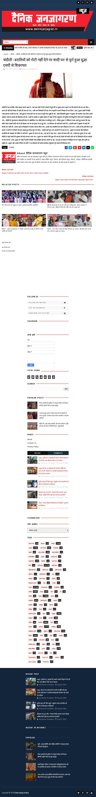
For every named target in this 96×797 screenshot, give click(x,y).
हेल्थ (51, 653)
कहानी (30, 552)
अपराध (53, 543)
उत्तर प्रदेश (43, 548)
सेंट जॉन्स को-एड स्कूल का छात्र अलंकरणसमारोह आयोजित (20, 205)
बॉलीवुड (30, 609)
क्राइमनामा (31, 561)
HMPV (57, 657)
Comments (58, 453)
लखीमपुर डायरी (32, 631)
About (29, 439)
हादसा (30, 653)
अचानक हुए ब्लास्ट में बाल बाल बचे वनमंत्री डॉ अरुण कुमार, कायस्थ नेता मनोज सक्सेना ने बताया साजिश (54, 415)
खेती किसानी (42, 574)
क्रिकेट (43, 561)
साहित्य (43, 644)
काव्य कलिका (41, 552)
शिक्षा (51, 635)
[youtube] (92, 2)
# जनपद (11, 147)
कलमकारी (56, 548)
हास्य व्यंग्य (40, 653)
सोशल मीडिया (32, 649)
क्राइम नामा (54, 557)
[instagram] (87, 2)
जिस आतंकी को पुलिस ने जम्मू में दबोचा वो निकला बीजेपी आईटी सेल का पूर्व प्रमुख (53, 404)
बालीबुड (41, 605)
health (45, 657)
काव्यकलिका (31, 557)
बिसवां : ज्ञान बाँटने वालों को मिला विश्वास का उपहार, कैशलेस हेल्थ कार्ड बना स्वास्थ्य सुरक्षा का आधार (69, 230)
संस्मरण (30, 640)
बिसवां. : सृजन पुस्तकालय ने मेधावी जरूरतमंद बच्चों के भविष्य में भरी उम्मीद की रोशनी (22, 230)
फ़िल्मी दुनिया (44, 600)
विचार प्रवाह (57, 631)
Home (6, 54)
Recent (37, 453)
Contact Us (31, 443)
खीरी (30, 565)
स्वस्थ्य (43, 649)
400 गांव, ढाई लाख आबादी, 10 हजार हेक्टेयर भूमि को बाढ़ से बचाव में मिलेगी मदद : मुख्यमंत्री (53, 424)
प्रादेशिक (31, 600)
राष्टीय (30, 622)
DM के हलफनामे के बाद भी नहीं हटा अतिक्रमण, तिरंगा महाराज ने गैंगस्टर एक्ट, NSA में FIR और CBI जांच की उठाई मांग (67, 206)
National (32, 662)
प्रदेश (40, 596)
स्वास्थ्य (54, 649)
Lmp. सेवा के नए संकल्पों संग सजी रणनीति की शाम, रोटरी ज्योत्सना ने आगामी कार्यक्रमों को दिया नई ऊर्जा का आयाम (53, 471)
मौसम (40, 618)
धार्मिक (30, 592)
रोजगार (30, 627)
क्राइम (42, 557)
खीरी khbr (58, 570)
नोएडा (41, 592)
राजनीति (51, 618)
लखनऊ (41, 627)
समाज (52, 640)
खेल (53, 574)
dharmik (32, 657)
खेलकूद (30, 578)
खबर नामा (54, 561)
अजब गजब (31, 543)
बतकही (55, 600)
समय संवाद (41, 640)
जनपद (12, 54)
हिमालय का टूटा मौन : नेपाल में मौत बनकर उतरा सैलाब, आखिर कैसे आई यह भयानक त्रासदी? (53, 493)
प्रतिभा (30, 596)
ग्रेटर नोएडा (42, 578)
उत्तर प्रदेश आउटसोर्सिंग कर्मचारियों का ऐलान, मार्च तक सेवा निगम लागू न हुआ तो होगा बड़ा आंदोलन (54, 775)
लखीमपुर (53, 627)
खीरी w (31, 574)
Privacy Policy (32, 446)
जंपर (44, 583)
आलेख (30, 548)
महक (44, 613)
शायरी (41, 635)
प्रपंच (52, 596)
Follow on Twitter (37, 302)
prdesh (46, 662)
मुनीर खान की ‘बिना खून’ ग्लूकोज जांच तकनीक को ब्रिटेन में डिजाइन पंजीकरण (53, 482)
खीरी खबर (70, 48)
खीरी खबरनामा (32, 570)
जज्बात (54, 583)
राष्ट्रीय (40, 622)
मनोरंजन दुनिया (32, 613)
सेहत (53, 644)
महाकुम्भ (30, 618)
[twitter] (78, 2)
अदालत (42, 543)
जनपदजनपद (44, 587)
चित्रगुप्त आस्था (32, 583)
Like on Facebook (37, 308)
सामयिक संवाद (32, 644)
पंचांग (52, 592)
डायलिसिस (56, 587)
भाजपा (40, 609)
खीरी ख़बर (54, 565)
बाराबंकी (30, 605)
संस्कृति (60, 635)
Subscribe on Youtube (39, 313)
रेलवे (52, 622)
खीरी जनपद (45, 570)
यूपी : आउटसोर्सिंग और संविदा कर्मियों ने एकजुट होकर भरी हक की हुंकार (53, 745)
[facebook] (83, 2)
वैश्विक (30, 635)
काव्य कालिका (55, 552)
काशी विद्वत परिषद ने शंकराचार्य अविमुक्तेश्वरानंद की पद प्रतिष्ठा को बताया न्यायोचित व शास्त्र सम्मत (53, 765)
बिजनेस (51, 605)
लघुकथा (45, 631)
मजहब (50, 609)
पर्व (60, 592)
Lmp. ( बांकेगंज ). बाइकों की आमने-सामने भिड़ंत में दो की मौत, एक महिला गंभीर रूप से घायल (53, 459)
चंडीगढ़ (54, 578)
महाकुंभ (53, 613)
